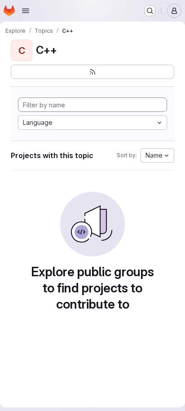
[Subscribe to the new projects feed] (92, 72)
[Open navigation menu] (25, 11)
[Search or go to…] (150, 10)
